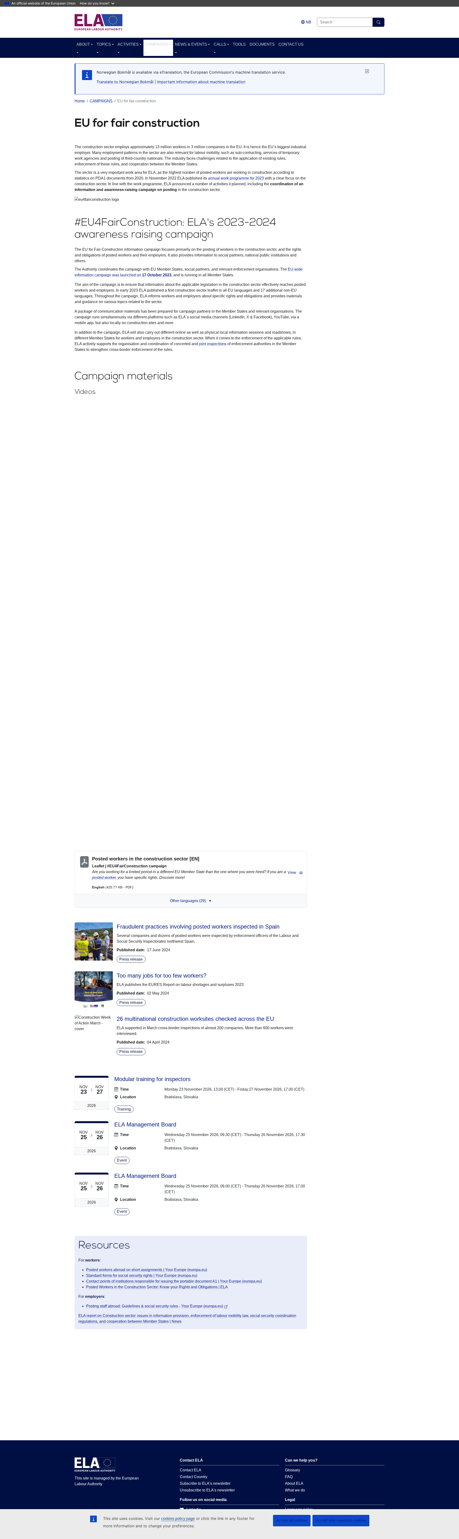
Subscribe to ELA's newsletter (205, 1483)
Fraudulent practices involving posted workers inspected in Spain (198, 926)
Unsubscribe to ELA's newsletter (207, 1490)
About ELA (294, 1483)
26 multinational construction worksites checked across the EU (195, 1019)
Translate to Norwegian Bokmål (125, 81)
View (292, 872)
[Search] (378, 22)
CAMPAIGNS (156, 44)
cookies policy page (178, 1519)
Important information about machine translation (201, 81)
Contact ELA (190, 1470)
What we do (295, 1490)
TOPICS (104, 44)
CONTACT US (291, 44)
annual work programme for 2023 (236, 178)
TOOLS (239, 44)
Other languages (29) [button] (188, 901)
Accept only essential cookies (341, 1520)
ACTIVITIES (128, 44)
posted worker (104, 878)
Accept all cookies (291, 1520)
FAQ (289, 1477)
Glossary (292, 1470)
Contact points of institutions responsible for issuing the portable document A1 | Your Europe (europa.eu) (174, 1281)
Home (80, 101)
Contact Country (193, 1477)
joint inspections (212, 344)
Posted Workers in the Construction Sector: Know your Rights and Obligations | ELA (157, 1287)
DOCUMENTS (262, 44)
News (176, 1321)
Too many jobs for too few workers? (161, 975)
